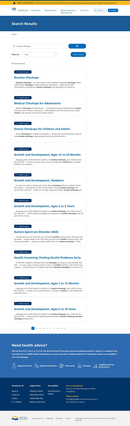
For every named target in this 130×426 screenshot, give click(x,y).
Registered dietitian (48, 366)
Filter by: (15, 54)
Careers (14, 398)
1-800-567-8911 (74, 399)
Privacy (68, 418)
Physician (87, 366)
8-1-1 (101, 10)
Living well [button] (35, 10)
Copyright (49, 418)
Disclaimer (59, 418)
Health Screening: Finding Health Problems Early (47, 257)
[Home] (20, 8)
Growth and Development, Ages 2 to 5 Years (44, 206)
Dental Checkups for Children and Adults (42, 129)
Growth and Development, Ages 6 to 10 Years (45, 309)
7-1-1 (38, 351)
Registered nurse (24, 366)
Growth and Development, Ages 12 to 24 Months (47, 154)
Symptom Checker (36, 391)
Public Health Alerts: (25, 3)
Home (14, 34)
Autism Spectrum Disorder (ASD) (36, 232)
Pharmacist (70, 366)
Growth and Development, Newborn (39, 180)
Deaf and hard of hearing (54, 392)
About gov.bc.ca (37, 418)
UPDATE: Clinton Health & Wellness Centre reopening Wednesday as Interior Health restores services (76, 3)
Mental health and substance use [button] (68, 11)
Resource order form (37, 402)
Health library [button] (50, 10)
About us (15, 391)
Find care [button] (84, 10)
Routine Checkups (26, 77)
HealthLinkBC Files (36, 398)
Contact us (15, 394)
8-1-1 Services (17, 402)
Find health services (37, 394)
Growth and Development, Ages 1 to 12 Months (46, 283)
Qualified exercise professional (106, 365)
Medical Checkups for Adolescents (37, 103)
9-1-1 (70, 389)
